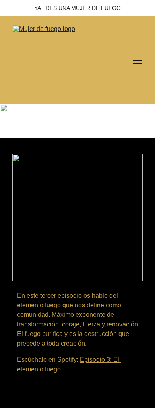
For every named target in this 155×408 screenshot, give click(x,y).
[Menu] (137, 60)
